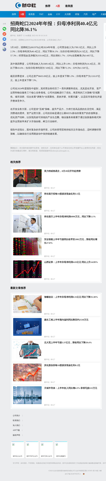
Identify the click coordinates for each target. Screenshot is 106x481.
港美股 (69, 6)
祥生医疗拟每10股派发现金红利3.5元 (62, 194)
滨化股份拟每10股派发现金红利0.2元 (62, 365)
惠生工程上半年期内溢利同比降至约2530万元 (66, 320)
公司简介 (16, 416)
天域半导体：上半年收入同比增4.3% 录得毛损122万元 (70, 388)
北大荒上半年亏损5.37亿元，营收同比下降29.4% (68, 342)
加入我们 (16, 425)
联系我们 (16, 420)
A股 (58, 6)
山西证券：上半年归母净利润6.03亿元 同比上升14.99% (71, 262)
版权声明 (16, 435)
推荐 (47, 6)
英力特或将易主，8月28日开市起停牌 (62, 171)
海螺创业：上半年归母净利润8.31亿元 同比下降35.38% (71, 297)
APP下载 (16, 430)
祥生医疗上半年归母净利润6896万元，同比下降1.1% (70, 216)
